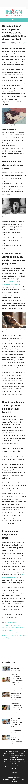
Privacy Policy (20, 779)
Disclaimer (14, 781)
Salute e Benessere (10, 623)
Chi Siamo (6, 779)
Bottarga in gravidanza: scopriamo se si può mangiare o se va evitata (14, 635)
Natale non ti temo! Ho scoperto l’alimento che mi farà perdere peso (12, 627)
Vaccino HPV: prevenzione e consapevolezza (15, 668)
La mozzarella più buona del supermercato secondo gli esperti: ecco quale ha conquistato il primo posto (16, 737)
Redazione (12, 779)
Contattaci (14, 768)
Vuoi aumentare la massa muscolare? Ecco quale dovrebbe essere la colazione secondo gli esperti (17, 708)
